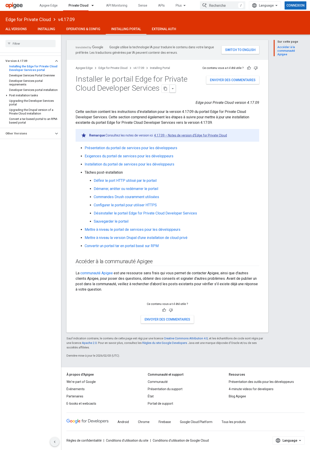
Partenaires (74, 396)
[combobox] (222, 5)
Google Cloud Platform (196, 422)
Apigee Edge (48, 5)
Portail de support (160, 403)
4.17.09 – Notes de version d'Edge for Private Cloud (190, 135)
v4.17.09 (66, 19)
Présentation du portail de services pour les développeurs (131, 148)
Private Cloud (79, 5)
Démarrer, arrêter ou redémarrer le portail (126, 189)
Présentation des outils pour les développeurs (261, 382)
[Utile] (249, 68)
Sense (142, 5)
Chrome (144, 422)
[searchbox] (30, 43)
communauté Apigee (96, 273)
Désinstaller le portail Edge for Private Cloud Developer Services (145, 213)
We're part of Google (81, 382)
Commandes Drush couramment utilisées (126, 197)
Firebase (165, 422)
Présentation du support (165, 389)
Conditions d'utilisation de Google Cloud (181, 440)
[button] (27, 61)
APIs (161, 5)
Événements (75, 389)
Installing (46, 29)
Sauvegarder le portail (111, 221)
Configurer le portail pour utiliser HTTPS (125, 205)
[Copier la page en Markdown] (166, 88)
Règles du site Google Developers (164, 343)
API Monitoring (116, 5)
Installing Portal (126, 29)
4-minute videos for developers (251, 389)
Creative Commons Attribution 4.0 (186, 338)
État (151, 396)
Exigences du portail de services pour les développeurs (129, 156)
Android (123, 422)
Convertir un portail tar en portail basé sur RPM (122, 246)
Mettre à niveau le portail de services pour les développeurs (132, 229)
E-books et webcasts (81, 403)
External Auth (164, 29)
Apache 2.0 (89, 343)
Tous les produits (233, 422)
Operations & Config (83, 29)
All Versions (16, 29)
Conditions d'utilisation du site (127, 440)
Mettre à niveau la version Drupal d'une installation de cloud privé (136, 238)
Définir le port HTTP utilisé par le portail (125, 180)
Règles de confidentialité (84, 440)
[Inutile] (255, 68)
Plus (179, 5)
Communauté (158, 382)
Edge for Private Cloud (28, 19)
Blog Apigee (237, 396)
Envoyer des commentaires (233, 80)
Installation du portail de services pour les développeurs (129, 164)
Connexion (295, 5)
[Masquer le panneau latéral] (54, 441)
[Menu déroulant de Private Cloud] (95, 5)
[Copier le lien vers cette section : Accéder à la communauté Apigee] (158, 262)
